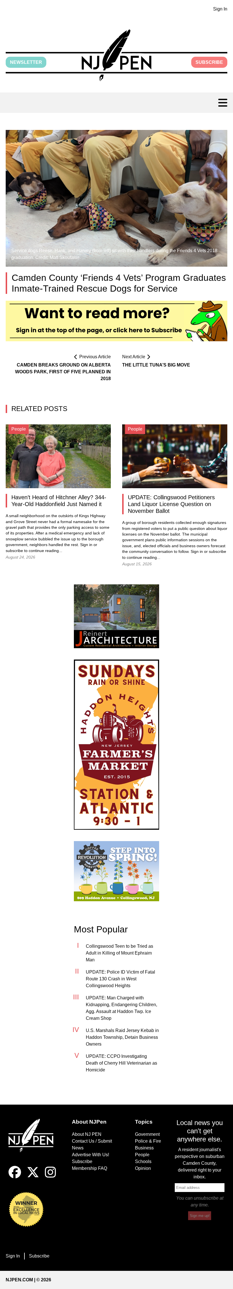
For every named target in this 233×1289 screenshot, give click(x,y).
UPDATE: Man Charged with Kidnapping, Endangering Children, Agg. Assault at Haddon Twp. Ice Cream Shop (121, 1008)
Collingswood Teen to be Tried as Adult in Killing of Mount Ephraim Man (119, 953)
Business (144, 1147)
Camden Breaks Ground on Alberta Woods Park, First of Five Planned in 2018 (63, 372)
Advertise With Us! (90, 1154)
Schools (143, 1161)
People (142, 1154)
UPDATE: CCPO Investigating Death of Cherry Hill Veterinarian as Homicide (121, 1063)
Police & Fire (148, 1141)
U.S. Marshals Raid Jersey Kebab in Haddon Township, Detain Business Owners (122, 1037)
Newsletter (26, 62)
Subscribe (209, 62)
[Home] (33, 1142)
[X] (33, 1176)
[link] (116, 616)
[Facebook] (15, 1176)
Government (147, 1134)
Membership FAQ (89, 1168)
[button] (116, 55)
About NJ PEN (86, 1134)
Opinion (143, 1168)
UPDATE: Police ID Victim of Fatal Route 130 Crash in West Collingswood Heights (120, 979)
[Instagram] (50, 1176)
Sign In (220, 9)
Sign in (86, 545)
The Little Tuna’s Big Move (156, 365)
